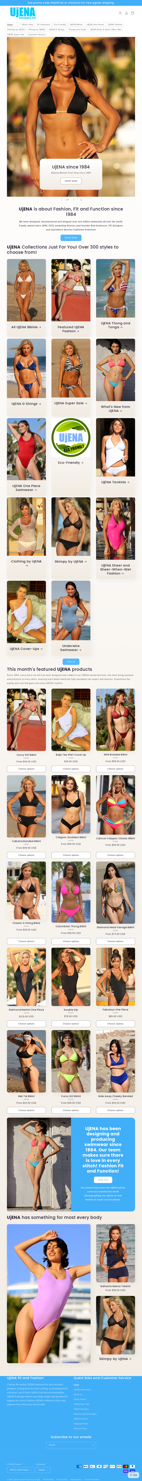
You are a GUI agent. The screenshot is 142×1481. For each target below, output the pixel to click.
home (76, 1384)
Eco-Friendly (69, 463)
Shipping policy (76, 1479)
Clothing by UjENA (26, 561)
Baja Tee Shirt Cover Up (71, 754)
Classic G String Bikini (26, 923)
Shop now (103, 1180)
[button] (120, 13)
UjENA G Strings (25, 404)
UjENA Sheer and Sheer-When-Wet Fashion (115, 569)
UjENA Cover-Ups (24, 649)
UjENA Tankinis (113, 482)
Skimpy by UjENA (69, 562)
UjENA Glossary (81, 1409)
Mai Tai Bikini (26, 1096)
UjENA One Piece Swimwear (26, 488)
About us (78, 1394)
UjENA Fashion (19, 1479)
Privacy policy (62, 1479)
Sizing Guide (80, 1399)
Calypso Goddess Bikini (71, 837)
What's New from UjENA (115, 409)
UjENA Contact (81, 1419)
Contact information (92, 1479)
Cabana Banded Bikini (26, 841)
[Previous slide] (61, 200)
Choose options (26, 769)
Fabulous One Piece (115, 1009)
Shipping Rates (81, 1423)
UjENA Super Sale (69, 403)
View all (71, 661)
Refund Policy (80, 1428)
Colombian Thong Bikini (71, 926)
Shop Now (97, 181)
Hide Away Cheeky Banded (115, 1096)
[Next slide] (74, 200)
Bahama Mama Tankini (115, 1286)
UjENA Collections (82, 1389)
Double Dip (71, 1009)
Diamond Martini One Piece (26, 1009)
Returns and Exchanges (85, 1414)
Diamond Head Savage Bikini (115, 927)
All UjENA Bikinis (24, 327)
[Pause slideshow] (81, 200)
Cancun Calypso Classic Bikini (115, 838)
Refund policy (48, 1479)
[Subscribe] (93, 1445)
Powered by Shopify (32, 1479)
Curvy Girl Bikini (26, 755)
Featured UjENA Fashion (71, 329)
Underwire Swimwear (70, 648)
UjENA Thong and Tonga (115, 325)
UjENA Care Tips (82, 1404)
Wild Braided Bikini (115, 754)
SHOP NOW (71, 238)
